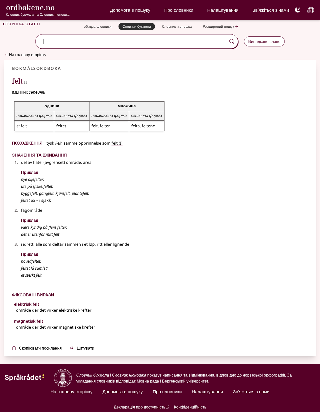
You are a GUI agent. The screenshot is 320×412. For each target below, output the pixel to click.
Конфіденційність (190, 407)
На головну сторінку (27, 54)
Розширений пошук (218, 26)
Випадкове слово (264, 41)
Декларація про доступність (139, 407)
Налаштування (222, 10)
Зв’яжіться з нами (270, 10)
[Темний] (297, 9)
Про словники (178, 10)
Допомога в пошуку (130, 10)
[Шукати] (231, 41)
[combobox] (131, 41)
